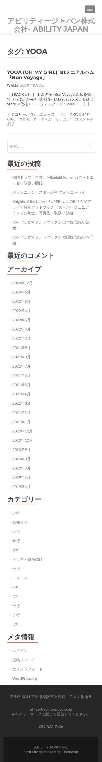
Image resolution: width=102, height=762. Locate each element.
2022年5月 (21, 319)
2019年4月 (21, 486)
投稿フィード (23, 659)
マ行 (16, 596)
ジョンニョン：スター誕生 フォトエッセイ (48, 192)
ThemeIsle (70, 751)
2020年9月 (21, 449)
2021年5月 (21, 384)
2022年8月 (21, 301)
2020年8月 (21, 458)
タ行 (16, 550)
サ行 (16, 540)
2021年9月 (21, 347)
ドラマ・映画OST (27, 559)
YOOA (24, 119)
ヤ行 (62, 114)
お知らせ (20, 522)
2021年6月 (21, 375)
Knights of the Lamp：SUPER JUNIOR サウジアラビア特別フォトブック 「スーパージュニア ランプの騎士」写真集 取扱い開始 (52, 207)
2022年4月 (21, 329)
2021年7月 (21, 366)
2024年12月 (22, 282)
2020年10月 (22, 440)
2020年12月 (22, 431)
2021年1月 (21, 421)
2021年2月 (21, 412)
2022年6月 (21, 310)
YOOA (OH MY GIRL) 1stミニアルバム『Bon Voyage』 (50, 74)
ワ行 (16, 624)
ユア (67, 119)
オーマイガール (46, 119)
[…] (86, 103)
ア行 (31, 114)
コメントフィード (27, 669)
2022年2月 (21, 338)
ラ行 (16, 615)
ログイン (20, 650)
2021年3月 (21, 403)
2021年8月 (21, 357)
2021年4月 (21, 394)
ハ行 (16, 587)
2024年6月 (21, 292)
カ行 (16, 531)
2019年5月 (21, 477)
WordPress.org (24, 678)
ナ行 (16, 568)
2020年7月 (21, 468)
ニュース (46, 114)
